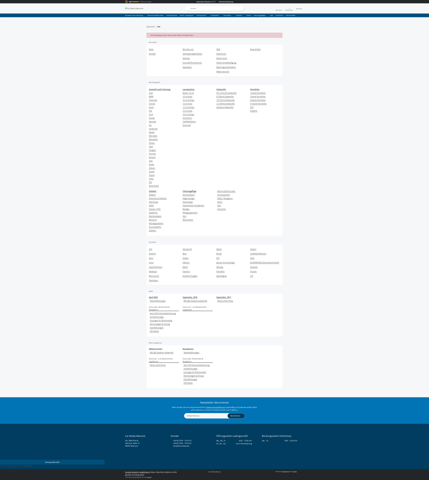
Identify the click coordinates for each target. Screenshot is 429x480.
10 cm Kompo (188, 100)
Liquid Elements (155, 267)
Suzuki (151, 171)
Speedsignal (221, 276)
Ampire (253, 249)
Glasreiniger (188, 202)
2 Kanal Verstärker (258, 96)
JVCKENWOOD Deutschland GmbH (264, 262)
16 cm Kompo (188, 114)
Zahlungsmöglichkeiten (192, 53)
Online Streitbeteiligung (226, 62)
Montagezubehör (156, 223)
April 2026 (153, 297)
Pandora (186, 271)
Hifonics (186, 262)
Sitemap (186, 58)
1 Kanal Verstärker (258, 93)
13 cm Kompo (188, 107)
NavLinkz (254, 267)
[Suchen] (187, 8)
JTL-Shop (294, 471)
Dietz (151, 258)
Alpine (219, 249)
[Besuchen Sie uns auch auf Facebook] (176, 451)
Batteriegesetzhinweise (226, 67)
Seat (151, 161)
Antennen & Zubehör (158, 198)
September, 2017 (223, 297)
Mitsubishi (153, 139)
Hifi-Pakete (154, 331)
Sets (184, 216)
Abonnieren (235, 416)
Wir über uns (188, 49)
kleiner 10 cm (188, 93)
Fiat (150, 111)
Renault (152, 157)
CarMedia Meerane (258, 253)
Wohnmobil (154, 186)
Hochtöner (187, 118)
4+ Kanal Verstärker (258, 103)
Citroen (152, 103)
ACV (150, 249)
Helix (252, 258)
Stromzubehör (155, 227)
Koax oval (187, 125)
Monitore (153, 220)
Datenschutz (221, 58)
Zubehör (253, 111)
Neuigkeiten (188, 349)
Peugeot (152, 150)
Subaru (152, 168)
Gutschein (221, 209)
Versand (28, 466)
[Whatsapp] (172, 451)
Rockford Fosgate (190, 276)
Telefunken (153, 280)
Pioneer (253, 271)
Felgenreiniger (189, 198)
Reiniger (186, 209)
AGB (218, 49)
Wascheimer (188, 220)
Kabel (151, 205)
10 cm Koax (187, 96)
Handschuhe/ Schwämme (193, 205)
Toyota (152, 175)
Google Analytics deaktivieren (137, 472)
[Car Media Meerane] (134, 8)
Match (185, 267)
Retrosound (154, 276)
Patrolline (220, 271)
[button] (279, 8)
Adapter (152, 194)
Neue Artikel (290, 15)
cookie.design (286, 471)
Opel (151, 146)
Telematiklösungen (158, 301)
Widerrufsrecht (222, 71)
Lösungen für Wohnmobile (161, 320)
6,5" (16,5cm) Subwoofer (226, 93)
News (151, 49)
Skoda (151, 164)
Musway (219, 267)
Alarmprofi (187, 249)
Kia (150, 125)
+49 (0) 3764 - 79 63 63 (182, 440)
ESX (217, 258)
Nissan (152, 143)
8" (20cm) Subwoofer (225, 96)
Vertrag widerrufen (52, 462)
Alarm (219, 202)
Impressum (221, 53)
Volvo (151, 178)
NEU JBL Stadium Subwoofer (195, 301)
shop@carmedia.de (181, 446)
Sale (219, 205)
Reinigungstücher (190, 212)
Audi (151, 93)
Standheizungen (156, 327)
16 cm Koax (187, 111)
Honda (152, 118)
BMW (151, 96)
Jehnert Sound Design (225, 262)
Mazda (151, 132)
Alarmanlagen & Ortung (160, 324)
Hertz (151, 262)
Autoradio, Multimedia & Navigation (159, 308)
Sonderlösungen (157, 317)
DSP (252, 107)
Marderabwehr (155, 216)
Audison (152, 253)
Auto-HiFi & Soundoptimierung (163, 313)
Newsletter (187, 67)
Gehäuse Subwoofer (224, 107)
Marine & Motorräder (226, 191)
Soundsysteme (223, 194)
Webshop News (155, 349)
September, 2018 (190, 297)
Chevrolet (153, 100)
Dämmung (153, 202)
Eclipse (185, 258)
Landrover (153, 128)
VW (150, 182)
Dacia (151, 107)
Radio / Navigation (225, 198)
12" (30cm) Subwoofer (225, 103)
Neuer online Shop (225, 301)
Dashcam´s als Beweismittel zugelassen (194, 308)
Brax (184, 253)
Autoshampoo (189, 194)
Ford (151, 114)
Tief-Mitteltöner (189, 121)
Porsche (152, 153)
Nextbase (153, 271)
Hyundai (152, 121)
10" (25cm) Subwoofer (225, 100)
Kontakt (152, 53)
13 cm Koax (187, 103)
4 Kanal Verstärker (258, 100)
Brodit (219, 253)
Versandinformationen (192, 62)
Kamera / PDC (155, 209)
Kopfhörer (153, 212)
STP (251, 276)
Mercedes (153, 136)
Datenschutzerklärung (215, 407)
